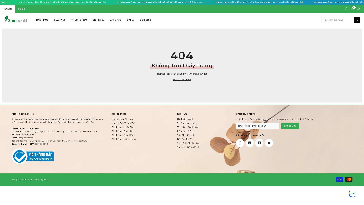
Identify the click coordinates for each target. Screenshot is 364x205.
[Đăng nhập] (346, 8)
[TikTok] (259, 143)
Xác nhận (290, 126)
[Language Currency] (358, 8)
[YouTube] (269, 143)
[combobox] (337, 20)
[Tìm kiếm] (340, 20)
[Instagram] (250, 143)
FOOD (21, 9)
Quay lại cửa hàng (182, 79)
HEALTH (7, 9)
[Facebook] (240, 143)
